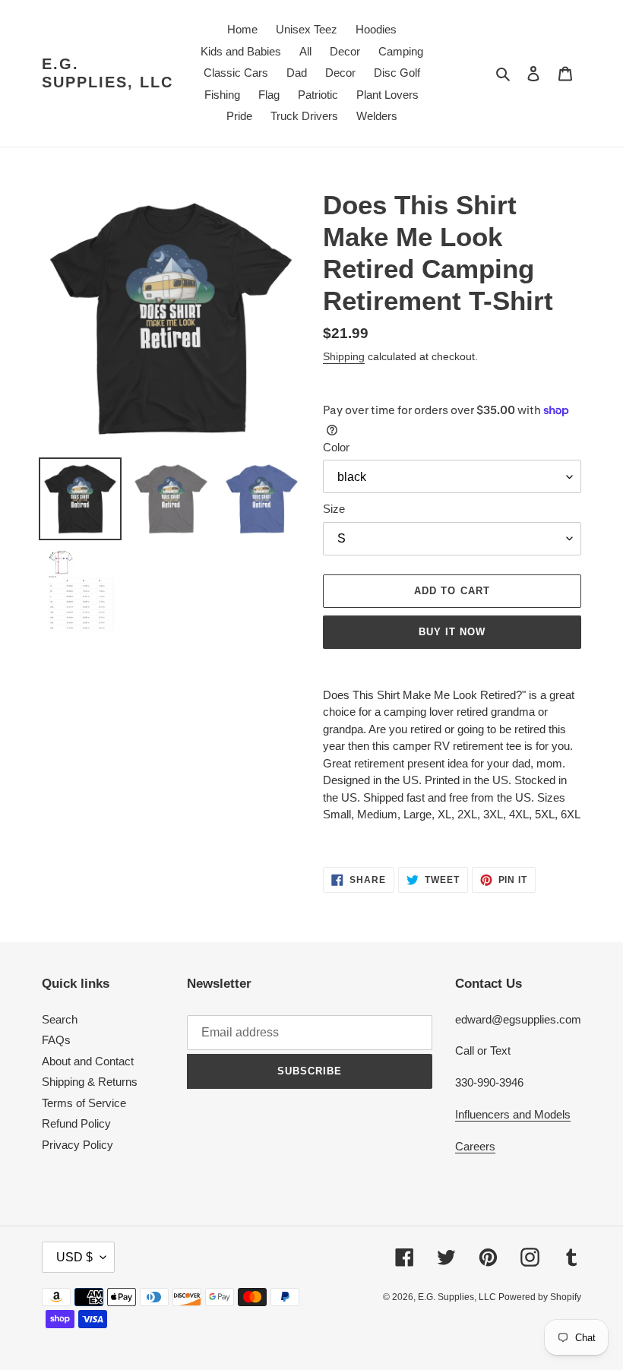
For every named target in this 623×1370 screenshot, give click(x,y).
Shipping (344, 356)
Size (334, 508)
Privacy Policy (77, 1144)
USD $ (74, 1257)
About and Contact (88, 1061)
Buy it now (452, 632)
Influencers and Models (513, 1114)
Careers (475, 1146)
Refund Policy (76, 1123)
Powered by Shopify (539, 1297)
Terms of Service (84, 1102)
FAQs (56, 1039)
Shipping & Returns (90, 1081)
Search (59, 1019)
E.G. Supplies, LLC (107, 72)
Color (336, 447)
